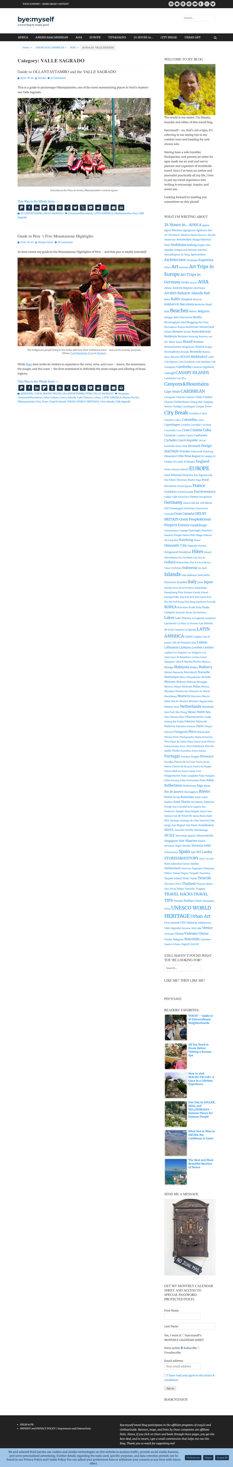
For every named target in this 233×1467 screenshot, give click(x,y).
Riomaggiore (191, 791)
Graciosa (189, 508)
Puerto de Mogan (202, 766)
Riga (200, 785)
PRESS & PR (27, 1424)
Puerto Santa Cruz (191, 771)
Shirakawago (201, 830)
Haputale (192, 545)
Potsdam (185, 756)
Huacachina (182, 562)
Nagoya (203, 701)
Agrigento (189, 230)
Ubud (198, 900)
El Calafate (207, 456)
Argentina (205, 260)
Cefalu (198, 397)
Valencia (192, 922)
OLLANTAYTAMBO (31, 213)
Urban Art (200, 916)
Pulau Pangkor (207, 775)
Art (174, 266)
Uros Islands (107, 401)
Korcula (211, 601)
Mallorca (205, 667)
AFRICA (23, 37)
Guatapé (183, 530)
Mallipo (194, 667)
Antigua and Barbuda (185, 249)
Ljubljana (185, 647)
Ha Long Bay (171, 540)
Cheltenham (181, 401)
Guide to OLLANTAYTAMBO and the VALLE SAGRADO (67, 71)
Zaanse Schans (172, 944)
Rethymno (189, 785)
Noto (167, 717)
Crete (186, 430)
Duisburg (208, 451)
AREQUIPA (26, 393)
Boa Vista (203, 322)
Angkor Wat (203, 245)
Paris (200, 726)
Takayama (208, 868)
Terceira (169, 883)
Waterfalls (192, 939)
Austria (177, 287)
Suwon (186, 863)
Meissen (170, 681)
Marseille (204, 672)
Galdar (167, 496)
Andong (192, 245)
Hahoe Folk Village (193, 535)
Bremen (198, 341)
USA (183, 922)
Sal (192, 802)
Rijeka (207, 785)
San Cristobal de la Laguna (186, 806)
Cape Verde (172, 392)
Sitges (178, 845)
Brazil (188, 342)
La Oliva (181, 623)
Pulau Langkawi (189, 775)
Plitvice (211, 741)
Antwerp (202, 249)
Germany (173, 502)
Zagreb (185, 944)
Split (193, 852)
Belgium (203, 311)
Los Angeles (180, 652)
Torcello (190, 888)
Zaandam (205, 939)
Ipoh (204, 568)
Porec (183, 746)
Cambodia (184, 367)
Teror (178, 883)
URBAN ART (193, 37)
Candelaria (170, 378)
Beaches (179, 311)
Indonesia (189, 568)
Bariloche (199, 304)
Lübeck (179, 661)
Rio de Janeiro (174, 792)
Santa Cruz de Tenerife (178, 815)
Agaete (205, 225)
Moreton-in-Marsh (199, 691)
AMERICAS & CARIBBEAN (51, 47)
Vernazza (169, 933)
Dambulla (169, 446)
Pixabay (101, 353)
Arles (167, 267)
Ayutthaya (199, 288)
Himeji (207, 552)
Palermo (189, 721)
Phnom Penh (171, 737)
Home (27, 47)
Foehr (191, 479)
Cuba (207, 430)
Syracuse (186, 868)
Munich (183, 701)
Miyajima (169, 691)
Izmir (200, 582)
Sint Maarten (188, 841)
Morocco (183, 696)
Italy (192, 581)
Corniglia (196, 424)
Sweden (195, 863)
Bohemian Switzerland (200, 326)
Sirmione (169, 845)
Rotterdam (187, 797)
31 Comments (65, 242)
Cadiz (211, 357)
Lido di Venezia (181, 642)
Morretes (196, 696)
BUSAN (185, 356)
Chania (168, 401)
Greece (184, 525)
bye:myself (36, 19)
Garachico (183, 496)
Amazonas (170, 239)
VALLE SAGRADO (53, 213)
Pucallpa (168, 762)
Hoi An (201, 557)
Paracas (191, 726)
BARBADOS (171, 304)
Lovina (195, 657)
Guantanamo (171, 530)
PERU (74, 47)
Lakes (97, 397)
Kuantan (180, 612)
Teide (185, 878)
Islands (72, 397)
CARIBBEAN (193, 391)
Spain (184, 851)
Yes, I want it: (173, 1335)
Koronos (182, 607)
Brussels (196, 352)
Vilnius (203, 933)
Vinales (168, 939)
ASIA (79, 37)
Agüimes (201, 230)
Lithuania (171, 647)
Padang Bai (170, 721)
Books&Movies (201, 331)
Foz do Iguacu (184, 486)
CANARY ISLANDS (192, 372)
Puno (45, 401)
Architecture (175, 259)
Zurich (195, 944)
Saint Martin (181, 801)
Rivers (204, 791)
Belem (193, 311)
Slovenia (197, 845)
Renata (42, 78)
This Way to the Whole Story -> (38, 201)
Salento (199, 802)
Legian (197, 636)
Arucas (193, 282)
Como (200, 420)
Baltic (176, 299)
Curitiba (180, 435)
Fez (196, 475)
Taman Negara (181, 873)
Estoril (184, 469)
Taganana (197, 868)
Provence (207, 756)
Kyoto (189, 612)
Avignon (188, 287)
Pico (166, 741)
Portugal (172, 756)
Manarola (178, 672)
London (208, 647)
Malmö (168, 672)
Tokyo (180, 888)
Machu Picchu (130, 397)
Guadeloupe (198, 525)
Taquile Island (57, 401)
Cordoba (185, 424)
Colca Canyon (51, 397)
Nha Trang (181, 712)
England (202, 461)
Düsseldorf (171, 456)
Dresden (184, 451)
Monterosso (181, 691)
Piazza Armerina (204, 737)
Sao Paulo (192, 825)
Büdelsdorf (199, 357)
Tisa (166, 888)
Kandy (196, 592)
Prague (195, 756)
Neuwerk (208, 706)
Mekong (191, 681)
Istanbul (182, 582)
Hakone (207, 535)
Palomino (181, 726)
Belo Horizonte (183, 317)
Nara (210, 701)
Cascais (180, 397)
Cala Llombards (186, 361)
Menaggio (201, 681)
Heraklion (185, 552)
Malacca (206, 661)
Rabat (210, 780)
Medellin (206, 677)
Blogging (192, 322)
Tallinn (168, 873)
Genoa (194, 496)
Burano (175, 356)
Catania (190, 397)
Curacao (170, 435)
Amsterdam (184, 239)
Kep (182, 597)
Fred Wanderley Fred (81, 353)
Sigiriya (191, 835)
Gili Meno (206, 502)
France (199, 485)
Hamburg (186, 540)
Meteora (168, 686)
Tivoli (173, 888)
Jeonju (168, 587)
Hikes (197, 551)
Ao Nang (185, 254)
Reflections (173, 785)
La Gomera (199, 612)
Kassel (204, 592)
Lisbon (202, 642)
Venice (207, 928)
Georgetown (205, 496)
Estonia (175, 469)
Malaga (168, 667)
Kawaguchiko (171, 597)
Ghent (186, 503)
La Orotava (193, 623)
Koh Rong (178, 601)
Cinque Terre (204, 406)
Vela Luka (196, 928)
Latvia (189, 636)
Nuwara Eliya (177, 717)
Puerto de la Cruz (184, 761)
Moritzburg (170, 696)
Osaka (207, 717)
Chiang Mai (196, 402)
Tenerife (204, 878)
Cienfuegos (189, 406)
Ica (196, 562)
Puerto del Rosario (182, 766)
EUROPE (95, 37)
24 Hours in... (176, 224)
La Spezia (190, 629)
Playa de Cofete (178, 741)
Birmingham (172, 322)
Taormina (204, 873)
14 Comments (58, 78)
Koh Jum (189, 597)
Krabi (192, 607)
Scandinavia (206, 825)
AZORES (170, 293)
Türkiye (189, 900)
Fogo (198, 480)
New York (169, 712)
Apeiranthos (198, 254)
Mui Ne (175, 701)
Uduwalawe (208, 901)
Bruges (208, 346)
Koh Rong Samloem (195, 601)
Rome (168, 797)
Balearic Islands (190, 293)
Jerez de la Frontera (183, 587)
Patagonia (181, 731)
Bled (183, 322)
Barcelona (187, 304)
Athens (168, 288)
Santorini (204, 820)
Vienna (179, 933)
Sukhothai (176, 863)
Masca (182, 677)
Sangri (180, 811)
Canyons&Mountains (80, 213)
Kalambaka (201, 587)
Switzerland (172, 868)
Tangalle (194, 873)
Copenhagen (172, 424)
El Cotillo (178, 461)
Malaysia (181, 667)
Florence (182, 479)
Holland (170, 562)
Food (205, 480)
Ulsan (167, 908)
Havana (202, 545)
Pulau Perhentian (189, 780)
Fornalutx (170, 486)
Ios (199, 568)
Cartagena (169, 397)
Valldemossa (204, 922)
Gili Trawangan (173, 508)
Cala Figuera (171, 361)
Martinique (171, 677)
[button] (21, 208)
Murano (194, 701)
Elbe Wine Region (189, 456)
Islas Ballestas (189, 575)
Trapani (200, 888)
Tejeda (193, 878)
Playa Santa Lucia (196, 741)
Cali (213, 361)
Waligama (178, 939)
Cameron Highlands (203, 367)
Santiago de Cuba (189, 820)
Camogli (169, 373)
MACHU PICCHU (52, 393)
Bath (166, 311)
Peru (135, 213)
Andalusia (178, 245)
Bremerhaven (172, 346)
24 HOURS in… (143, 37)
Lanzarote (170, 623)
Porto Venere (199, 750)
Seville (189, 830)
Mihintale (187, 686)
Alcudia (211, 235)
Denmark (194, 446)
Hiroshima (171, 557)
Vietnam (191, 933)
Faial (167, 475)
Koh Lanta (200, 597)
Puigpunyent (172, 775)
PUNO (88, 393)
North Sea (203, 712)
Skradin (186, 845)
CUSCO (38, 393)
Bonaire (177, 331)
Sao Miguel (178, 825)
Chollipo (177, 406)
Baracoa (197, 299)
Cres (178, 430)
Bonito (187, 331)
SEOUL (169, 830)
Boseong (193, 336)
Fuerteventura (204, 492)
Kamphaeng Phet (173, 592)
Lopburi (168, 652)
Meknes (181, 681)
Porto (176, 750)
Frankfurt (170, 491)
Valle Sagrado (122, 401)
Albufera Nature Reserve (193, 235)
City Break (176, 413)
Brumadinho (172, 351)
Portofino (185, 750)
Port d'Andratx (195, 746)
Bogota (181, 327)
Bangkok (186, 299)
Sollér (207, 845)
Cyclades (170, 440)
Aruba (185, 282)
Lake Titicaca (85, 397)
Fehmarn (176, 475)
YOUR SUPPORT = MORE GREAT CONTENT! (46, 4)
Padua (180, 721)
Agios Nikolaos (173, 230)
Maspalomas (194, 677)
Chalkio (208, 397)
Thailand (189, 884)
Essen (167, 469)
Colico (177, 420)
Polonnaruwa (171, 746)
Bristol (199, 346)
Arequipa (123, 393)
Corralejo (206, 424)
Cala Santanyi (203, 361)
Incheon (176, 568)
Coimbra (194, 413)
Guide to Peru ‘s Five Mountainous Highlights (55, 236)
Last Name (171, 1326)
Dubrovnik (196, 451)
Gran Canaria (184, 513)
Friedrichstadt (185, 491)
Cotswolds (170, 430)
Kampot (188, 592)
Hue (192, 562)
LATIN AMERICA (103, 213)
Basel (209, 304)
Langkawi (210, 618)
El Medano (189, 461)
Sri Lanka (204, 852)
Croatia (196, 430)
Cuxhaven (200, 435)
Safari (198, 797)
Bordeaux (170, 336)
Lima (193, 642)
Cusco (63, 397)
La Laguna (198, 618)
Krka (198, 607)
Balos (167, 299)
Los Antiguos (194, 652)
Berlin (197, 317)
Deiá (184, 446)
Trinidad (178, 901)
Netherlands (190, 706)
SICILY (169, 835)
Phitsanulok (203, 732)
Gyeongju (195, 530)
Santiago (174, 820)
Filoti (172, 479)
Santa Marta (199, 816)
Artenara (183, 267)
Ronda (176, 797)
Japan (208, 582)
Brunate (185, 351)
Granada (168, 513)
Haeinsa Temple (173, 535)
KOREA (170, 607)
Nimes (192, 712)
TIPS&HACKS (117, 37)
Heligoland (171, 552)
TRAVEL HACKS (178, 894)
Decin (178, 446)
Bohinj (168, 331)
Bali (207, 293)
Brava (179, 342)
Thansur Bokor (204, 883)
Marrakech (190, 672)
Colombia (189, 420)
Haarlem (206, 530)
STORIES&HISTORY (181, 858)
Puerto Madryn (172, 771)
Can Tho (181, 378)
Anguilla (168, 249)
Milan (196, 686)
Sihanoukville (205, 835)
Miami (177, 686)
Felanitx (188, 475)
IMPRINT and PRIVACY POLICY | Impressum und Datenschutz (55, 1428)
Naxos (168, 706)
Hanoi (197, 540)
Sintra (202, 840)
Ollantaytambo (122, 213)
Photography (186, 737)
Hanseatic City (175, 545)
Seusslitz (180, 830)
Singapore (171, 840)
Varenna (186, 928)
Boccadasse (170, 327)
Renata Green (45, 242)
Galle (175, 496)
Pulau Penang (171, 780)
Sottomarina (171, 852)
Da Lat (202, 440)
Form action (172, 1348)
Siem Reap (181, 835)
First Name (171, 1310)
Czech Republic (188, 440)
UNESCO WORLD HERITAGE (83, 401)
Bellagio (168, 317)
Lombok (197, 647)
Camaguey (170, 367)
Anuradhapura (172, 254)
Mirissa (205, 686)
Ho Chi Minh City (187, 557)
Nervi (176, 706)
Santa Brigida (192, 811)
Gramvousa (201, 508)
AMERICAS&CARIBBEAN (51, 37)
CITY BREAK (169, 37)
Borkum (183, 336)
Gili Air (195, 502)
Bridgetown (188, 346)
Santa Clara (206, 811)
